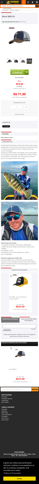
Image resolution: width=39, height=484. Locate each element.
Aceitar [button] (19, 478)
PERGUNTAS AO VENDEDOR (10, 319)
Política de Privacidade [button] (12, 473)
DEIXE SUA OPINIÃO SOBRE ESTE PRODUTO (28, 319)
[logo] (12, 2)
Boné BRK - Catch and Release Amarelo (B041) (18, 298)
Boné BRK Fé (13, 369)
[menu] (2, 2)
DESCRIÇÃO (5, 134)
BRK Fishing (23, 21)
